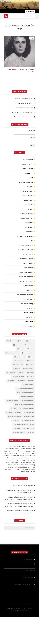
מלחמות (11, 380)
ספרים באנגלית (28, 286)
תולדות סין (29, 317)
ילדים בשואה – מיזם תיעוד (24, 108)
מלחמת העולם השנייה (26, 277)
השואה (16, 369)
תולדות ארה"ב (28, 313)
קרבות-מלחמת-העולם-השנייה (24, 424)
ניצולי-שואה (29, 412)
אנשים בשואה (29, 173)
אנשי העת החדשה (27, 164)
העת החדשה (29, 222)
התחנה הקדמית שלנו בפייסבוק (23, 103)
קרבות (16, 420)
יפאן (21, 373)
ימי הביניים (29, 231)
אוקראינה (30, 341)
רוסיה (17, 428)
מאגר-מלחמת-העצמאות (26, 380)
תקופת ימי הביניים (27, 326)
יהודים (30, 373)
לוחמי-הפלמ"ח (18, 377)
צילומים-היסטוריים (14, 416)
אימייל (32, 138)
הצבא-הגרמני (28, 369)
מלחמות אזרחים (28, 263)
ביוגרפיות (17, 345)
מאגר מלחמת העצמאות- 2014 (23, 117)
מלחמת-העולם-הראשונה (25, 388)
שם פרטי (32, 131)
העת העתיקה (29, 227)
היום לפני (30, 186)
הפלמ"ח (30, 365)
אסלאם (30, 177)
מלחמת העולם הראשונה (25, 272)
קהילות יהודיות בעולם (26, 304)
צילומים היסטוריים (27, 299)
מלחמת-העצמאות (27, 396)
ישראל (30, 377)
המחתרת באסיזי (18, 486)
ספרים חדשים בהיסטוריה (25, 295)
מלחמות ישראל (28, 268)
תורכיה (31, 432)
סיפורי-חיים (29, 416)
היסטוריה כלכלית (28, 195)
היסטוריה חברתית (27, 191)
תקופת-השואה (18, 432)
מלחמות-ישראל (28, 384)
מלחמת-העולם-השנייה (25, 392)
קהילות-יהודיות (28, 420)
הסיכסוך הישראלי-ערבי (26, 213)
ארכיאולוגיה (29, 345)
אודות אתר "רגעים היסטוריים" (24, 99)
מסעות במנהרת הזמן (26, 281)
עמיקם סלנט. (11, 608)
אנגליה (19, 341)
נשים (18, 412)
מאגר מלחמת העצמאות (25, 245)
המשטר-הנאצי (19, 357)
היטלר (31, 357)
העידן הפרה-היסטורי (26, 218)
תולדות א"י (29, 308)
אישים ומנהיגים (28, 159)
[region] (19, 4)
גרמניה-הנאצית (28, 353)
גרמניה (20, 349)
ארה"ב (10, 341)
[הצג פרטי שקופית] (19, 4)
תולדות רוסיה (29, 322)
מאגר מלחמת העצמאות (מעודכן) (22, 112)
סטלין (9, 412)
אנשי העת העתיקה (27, 168)
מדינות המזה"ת (28, 254)
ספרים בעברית (28, 290)
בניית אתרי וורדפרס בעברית (19, 610)
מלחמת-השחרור (28, 400)
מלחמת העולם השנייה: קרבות (24, 404)
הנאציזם (30, 209)
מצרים (13, 408)
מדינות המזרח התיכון (26, 259)
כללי (31, 240)
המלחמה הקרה (28, 204)
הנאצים (30, 361)
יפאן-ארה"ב (11, 373)
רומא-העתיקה (28, 428)
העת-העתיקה (18, 361)
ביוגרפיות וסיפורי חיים (26, 182)
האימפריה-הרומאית (12, 353)
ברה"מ (30, 349)
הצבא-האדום (18, 365)
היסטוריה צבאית (28, 200)
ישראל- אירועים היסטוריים (25, 236)
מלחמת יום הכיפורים (27, 408)
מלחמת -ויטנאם (12, 400)
